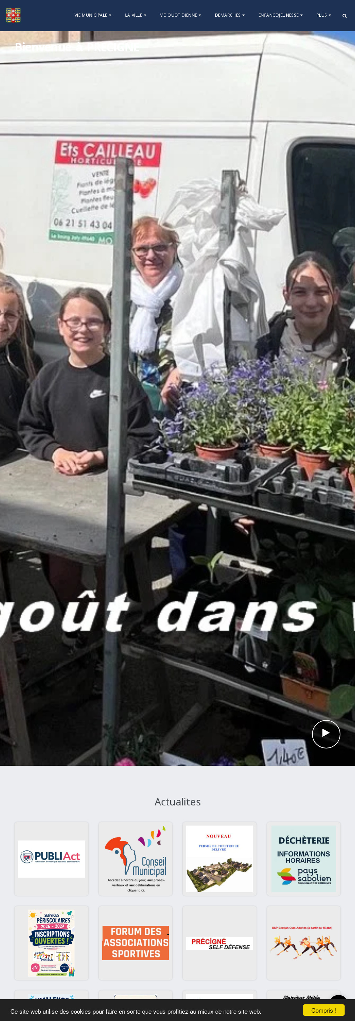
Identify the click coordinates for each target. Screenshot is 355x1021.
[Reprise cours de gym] (303, 943)
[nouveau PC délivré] (219, 859)
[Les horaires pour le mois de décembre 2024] (303, 859)
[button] (94, 15)
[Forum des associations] (135, 943)
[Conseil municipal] (135, 859)
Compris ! (324, 1010)
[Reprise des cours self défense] (219, 943)
